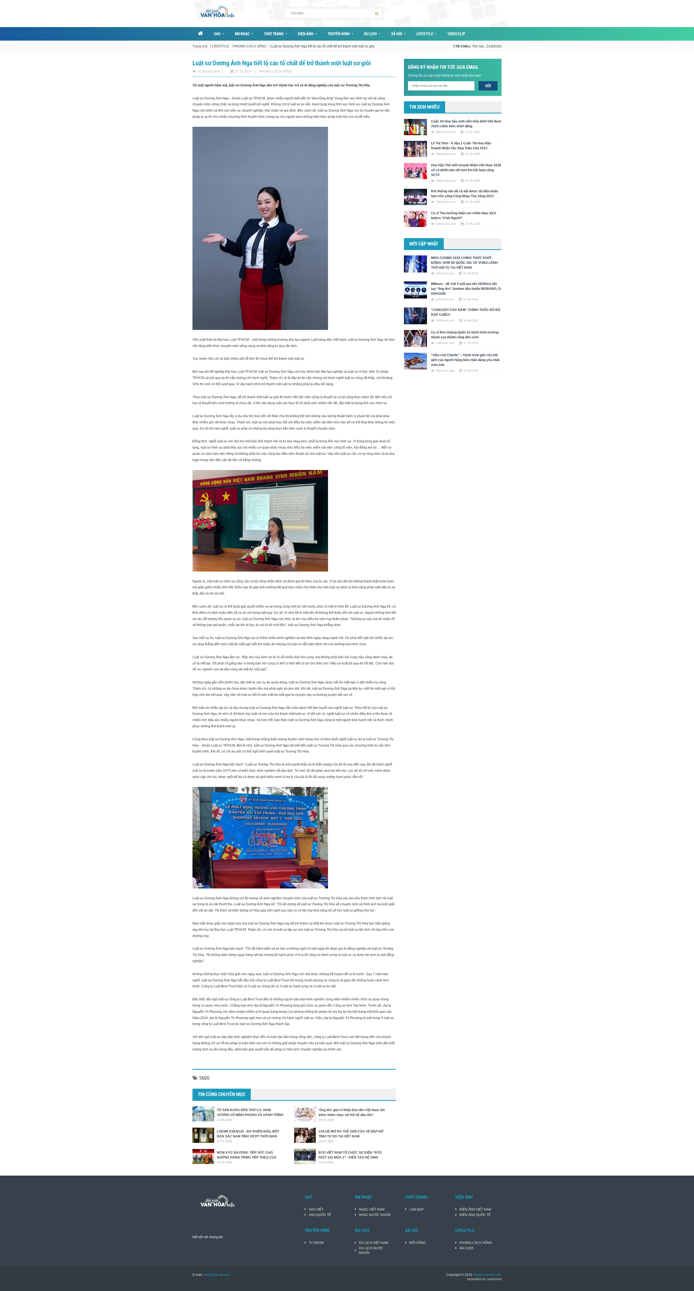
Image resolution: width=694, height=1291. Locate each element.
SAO (217, 34)
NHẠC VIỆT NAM (371, 1209)
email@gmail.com (217, 1275)
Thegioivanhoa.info (487, 1275)
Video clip (456, 34)
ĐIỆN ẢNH (305, 34)
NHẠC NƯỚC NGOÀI (375, 1215)
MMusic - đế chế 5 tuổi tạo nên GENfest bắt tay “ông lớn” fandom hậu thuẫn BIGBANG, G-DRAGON (466, 289)
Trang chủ (199, 46)
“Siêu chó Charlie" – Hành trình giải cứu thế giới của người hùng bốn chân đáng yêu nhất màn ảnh (465, 360)
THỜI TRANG (274, 34)
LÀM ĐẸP (416, 1209)
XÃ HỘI (396, 34)
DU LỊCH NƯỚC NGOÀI (371, 1250)
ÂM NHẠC (242, 34)
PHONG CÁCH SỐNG (250, 46)
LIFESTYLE (424, 34)
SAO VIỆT (316, 1209)
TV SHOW (316, 1243)
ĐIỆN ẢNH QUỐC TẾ (475, 1215)
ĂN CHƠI (466, 1248)
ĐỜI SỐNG (417, 1243)
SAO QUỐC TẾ (320, 1215)
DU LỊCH (370, 34)
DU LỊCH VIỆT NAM (373, 1243)
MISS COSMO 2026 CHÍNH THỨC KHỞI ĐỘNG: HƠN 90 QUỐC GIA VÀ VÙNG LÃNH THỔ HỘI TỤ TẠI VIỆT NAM (464, 263)
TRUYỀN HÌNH (339, 34)
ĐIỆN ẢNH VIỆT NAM (475, 1209)
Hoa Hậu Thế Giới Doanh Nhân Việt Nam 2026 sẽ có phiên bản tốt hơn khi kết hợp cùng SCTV (466, 170)
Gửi (488, 86)
